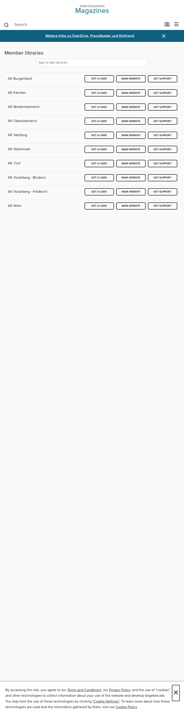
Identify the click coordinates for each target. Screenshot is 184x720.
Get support (162, 78)
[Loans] (167, 25)
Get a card (99, 78)
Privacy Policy (119, 690)
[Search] (6, 24)
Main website (131, 78)
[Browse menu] (176, 24)
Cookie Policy (126, 707)
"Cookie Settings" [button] (105, 701)
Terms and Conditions (84, 690)
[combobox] (82, 24)
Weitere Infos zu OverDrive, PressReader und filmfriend (89, 36)
